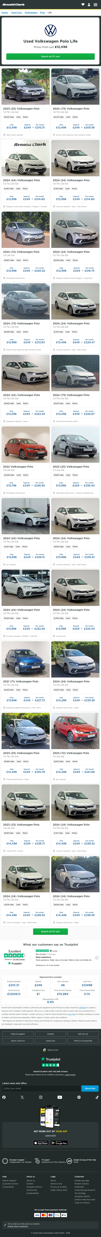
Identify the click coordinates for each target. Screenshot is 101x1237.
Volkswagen (31, 12)
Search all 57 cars (50, 56)
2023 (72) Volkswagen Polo (71, 754)
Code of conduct (82, 1203)
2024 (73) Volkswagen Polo (71, 110)
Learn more (50, 1135)
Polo (42, 12)
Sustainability (32, 1193)
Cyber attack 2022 (58, 1190)
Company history (34, 1187)
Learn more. (70, 1075)
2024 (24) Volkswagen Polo (21, 182)
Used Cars (16, 12)
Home (5, 12)
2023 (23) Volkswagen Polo (21, 110)
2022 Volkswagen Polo (18, 468)
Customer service (10, 1184)
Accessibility (8, 1187)
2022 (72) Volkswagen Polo (21, 253)
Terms (53, 1181)
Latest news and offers (14, 1083)
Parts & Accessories (83, 1041)
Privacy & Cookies (58, 1187)
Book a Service (18, 1041)
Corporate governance (85, 1190)
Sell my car (83, 1034)
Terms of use (56, 1184)
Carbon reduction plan (85, 1199)
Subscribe (90, 1088)
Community (31, 1190)
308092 (82, 1008)
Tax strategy (80, 1193)
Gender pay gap (82, 1181)
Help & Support (18, 1034)
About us (30, 1181)
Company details (82, 1196)
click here (71, 1014)
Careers (50, 1034)
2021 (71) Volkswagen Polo (20, 683)
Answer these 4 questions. (18, 1226)
